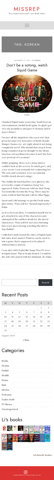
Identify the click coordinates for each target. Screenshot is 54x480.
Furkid (5, 370)
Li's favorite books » (42, 455)
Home (5, 380)
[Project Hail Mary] (9, 428)
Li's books (12, 419)
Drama (5, 365)
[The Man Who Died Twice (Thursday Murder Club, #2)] (42, 429)
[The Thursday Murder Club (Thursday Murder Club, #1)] (4, 437)
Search (45, 282)
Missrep (27, 9)
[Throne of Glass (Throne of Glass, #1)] (9, 446)
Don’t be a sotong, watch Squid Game (27, 67)
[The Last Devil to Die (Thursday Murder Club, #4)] (26, 429)
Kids (4, 385)
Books (5, 360)
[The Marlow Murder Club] (4, 428)
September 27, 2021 (22, 60)
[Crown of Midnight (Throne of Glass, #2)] (36, 437)
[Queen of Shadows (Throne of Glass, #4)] (26, 437)
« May (26, 340)
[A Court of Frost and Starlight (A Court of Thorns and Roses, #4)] (47, 437)
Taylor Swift (8, 399)
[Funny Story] (47, 429)
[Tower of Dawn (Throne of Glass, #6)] (15, 437)
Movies (5, 389)
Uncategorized (10, 409)
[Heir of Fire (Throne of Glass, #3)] (31, 437)
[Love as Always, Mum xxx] (15, 428)
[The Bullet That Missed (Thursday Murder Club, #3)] (31, 429)
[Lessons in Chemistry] (42, 437)
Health (5, 375)
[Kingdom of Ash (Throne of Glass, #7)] (9, 437)
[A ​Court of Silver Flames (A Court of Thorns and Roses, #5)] (4, 446)
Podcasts (6, 394)
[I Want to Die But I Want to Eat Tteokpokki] (36, 429)
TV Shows (36, 60)
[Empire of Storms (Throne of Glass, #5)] (20, 437)
